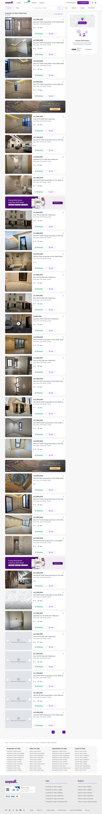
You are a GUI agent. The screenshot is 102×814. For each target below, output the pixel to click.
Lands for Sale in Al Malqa (81, 757)
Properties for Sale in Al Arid (14, 751)
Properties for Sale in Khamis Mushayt (56, 801)
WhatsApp (40, 33)
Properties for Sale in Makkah (54, 792)
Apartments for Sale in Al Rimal (59, 761)
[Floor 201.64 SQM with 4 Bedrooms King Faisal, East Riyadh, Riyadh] (18, 229)
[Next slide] (96, 759)
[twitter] (24, 810)
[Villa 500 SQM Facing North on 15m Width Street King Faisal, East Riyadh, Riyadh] (18, 492)
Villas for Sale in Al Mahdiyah (37, 755)
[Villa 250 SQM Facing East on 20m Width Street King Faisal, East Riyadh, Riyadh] (18, 395)
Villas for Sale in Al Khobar (85, 798)
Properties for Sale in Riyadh (32, 742)
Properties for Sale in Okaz (13, 768)
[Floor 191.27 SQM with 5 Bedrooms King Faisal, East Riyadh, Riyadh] (18, 133)
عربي (88, 810)
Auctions (26, 2)
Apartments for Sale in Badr (59, 766)
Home (6, 742)
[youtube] (20, 810)
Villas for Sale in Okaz (35, 766)
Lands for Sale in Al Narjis (81, 761)
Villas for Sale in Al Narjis (36, 759)
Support (41, 2)
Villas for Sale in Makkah (85, 792)
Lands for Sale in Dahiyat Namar (82, 766)
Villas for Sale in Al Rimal (35, 761)
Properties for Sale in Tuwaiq (14, 770)
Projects (34, 2)
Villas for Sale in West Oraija (36, 770)
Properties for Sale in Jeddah (53, 789)
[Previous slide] (5, 759)
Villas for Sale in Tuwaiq (35, 768)
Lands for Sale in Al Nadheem (82, 759)
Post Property (71, 2)
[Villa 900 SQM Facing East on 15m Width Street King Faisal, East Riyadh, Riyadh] (18, 270)
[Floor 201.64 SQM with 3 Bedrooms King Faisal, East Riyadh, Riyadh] (18, 291)
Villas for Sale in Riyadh (84, 786)
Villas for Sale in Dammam (85, 795)
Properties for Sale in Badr (13, 766)
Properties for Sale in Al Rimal (14, 761)
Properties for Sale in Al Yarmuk (14, 763)
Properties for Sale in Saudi (16, 742)
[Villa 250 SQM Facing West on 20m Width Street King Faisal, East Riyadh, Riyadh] (18, 353)
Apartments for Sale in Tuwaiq (59, 770)
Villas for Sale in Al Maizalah (36, 757)
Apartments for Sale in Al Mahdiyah (60, 755)
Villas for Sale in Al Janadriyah (37, 753)
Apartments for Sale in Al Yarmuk (60, 763)
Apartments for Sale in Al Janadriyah (61, 753)
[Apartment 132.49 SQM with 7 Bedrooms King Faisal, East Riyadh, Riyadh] (18, 629)
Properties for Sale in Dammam (54, 795)
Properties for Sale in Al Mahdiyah (15, 755)
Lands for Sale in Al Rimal (81, 763)
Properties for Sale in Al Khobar (54, 798)
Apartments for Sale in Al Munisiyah (60, 757)
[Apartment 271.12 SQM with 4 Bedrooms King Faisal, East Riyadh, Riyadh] (18, 173)
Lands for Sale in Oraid (80, 770)
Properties (8, 8)
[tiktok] (10, 810)
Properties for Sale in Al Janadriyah (15, 753)
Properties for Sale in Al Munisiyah (15, 757)
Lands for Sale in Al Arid (80, 751)
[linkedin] (17, 810)
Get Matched (88, 49)
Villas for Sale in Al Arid (35, 751)
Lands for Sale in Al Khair (81, 753)
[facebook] (13, 810)
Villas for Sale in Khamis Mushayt (87, 801)
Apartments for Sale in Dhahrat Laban (61, 768)
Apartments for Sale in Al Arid (59, 751)
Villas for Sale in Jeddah (85, 789)
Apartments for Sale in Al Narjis (59, 759)
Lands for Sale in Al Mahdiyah (82, 755)
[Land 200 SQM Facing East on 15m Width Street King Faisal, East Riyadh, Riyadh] (18, 719)
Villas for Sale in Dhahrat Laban (37, 763)
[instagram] (6, 810)
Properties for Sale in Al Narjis (14, 759)
